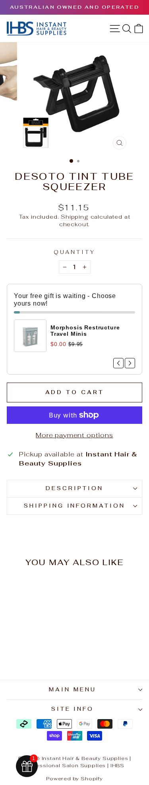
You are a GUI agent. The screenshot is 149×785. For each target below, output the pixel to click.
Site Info (72, 709)
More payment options (74, 435)
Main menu (72, 689)
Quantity (74, 252)
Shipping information (75, 505)
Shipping (75, 216)
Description (74, 488)
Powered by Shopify (74, 778)
